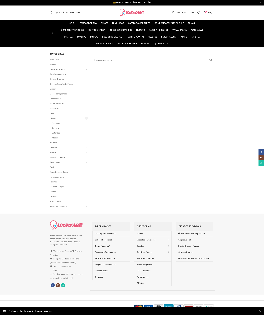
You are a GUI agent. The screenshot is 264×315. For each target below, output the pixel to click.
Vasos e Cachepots (58, 206)
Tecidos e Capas (57, 186)
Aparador (56, 123)
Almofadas (54, 59)
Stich (52, 167)
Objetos (53, 147)
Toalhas (53, 196)
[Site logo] (132, 12)
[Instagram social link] (58, 285)
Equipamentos (56, 98)
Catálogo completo (58, 74)
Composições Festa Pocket (62, 84)
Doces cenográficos (58, 94)
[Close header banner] (260, 2)
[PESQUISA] (211, 60)
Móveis (53, 118)
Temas (53, 191)
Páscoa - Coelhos (57, 157)
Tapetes (53, 182)
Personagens (55, 162)
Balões (53, 64)
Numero (53, 142)
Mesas (55, 138)
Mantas (53, 113)
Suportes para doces (59, 172)
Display (53, 89)
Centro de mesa (57, 79)
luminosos (54, 108)
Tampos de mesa (57, 177)
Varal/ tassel (55, 201)
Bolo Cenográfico (57, 69)
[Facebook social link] (53, 285)
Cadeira (55, 128)
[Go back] (53, 33)
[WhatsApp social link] (63, 285)
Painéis (53, 152)
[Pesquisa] (51, 12)
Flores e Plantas (57, 103)
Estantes (56, 133)
